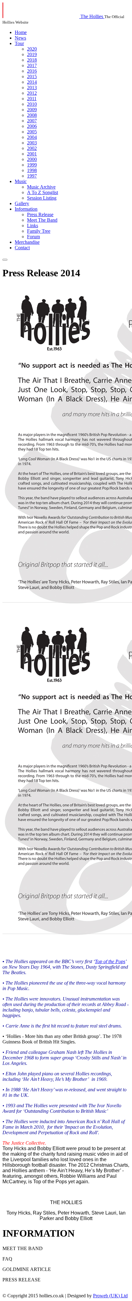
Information (26, 209)
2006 (32, 126)
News (20, 37)
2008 (32, 115)
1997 (32, 175)
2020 (32, 49)
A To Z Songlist (42, 192)
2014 (32, 82)
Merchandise (27, 242)
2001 (32, 153)
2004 (32, 137)
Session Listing (41, 198)
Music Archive (41, 186)
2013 (32, 87)
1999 (32, 164)
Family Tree (38, 231)
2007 (32, 120)
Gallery (22, 203)
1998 (32, 170)
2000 (32, 159)
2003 (32, 142)
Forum (33, 236)
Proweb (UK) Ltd (110, 1295)
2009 (32, 109)
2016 (32, 71)
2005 (32, 131)
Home (21, 32)
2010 (32, 104)
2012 (32, 93)
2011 (32, 98)
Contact (22, 247)
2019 (32, 54)
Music (21, 181)
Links (32, 225)
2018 (32, 60)
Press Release (40, 214)
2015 (32, 76)
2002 (32, 148)
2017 (32, 65)
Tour (19, 43)
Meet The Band (42, 220)
